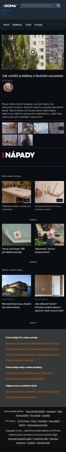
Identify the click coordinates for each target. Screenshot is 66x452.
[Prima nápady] (18, 154)
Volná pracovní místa (37, 425)
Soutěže (46, 415)
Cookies (31, 442)
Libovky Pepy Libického (39, 343)
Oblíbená (17, 24)
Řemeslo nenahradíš (16, 348)
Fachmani (55, 343)
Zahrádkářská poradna (24, 354)
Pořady (38, 24)
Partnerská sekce (6, 12)
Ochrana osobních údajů (19, 438)
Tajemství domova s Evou (48, 354)
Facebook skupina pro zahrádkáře (21, 391)
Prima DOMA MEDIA (35, 411)
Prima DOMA (11, 373)
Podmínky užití (40, 438)
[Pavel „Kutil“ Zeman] (7, 88)
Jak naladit (54, 421)
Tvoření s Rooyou (15, 360)
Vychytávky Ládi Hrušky (38, 348)
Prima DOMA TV (38, 378)
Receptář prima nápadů (16, 343)
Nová (6, 24)
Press (33, 421)
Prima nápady (22, 378)
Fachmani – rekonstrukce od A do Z (21, 397)
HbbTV (22, 425)
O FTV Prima (23, 421)
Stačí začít (29, 360)
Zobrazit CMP (43, 442)
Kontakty (51, 411)
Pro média (35, 415)
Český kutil (46, 373)
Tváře (28, 24)
